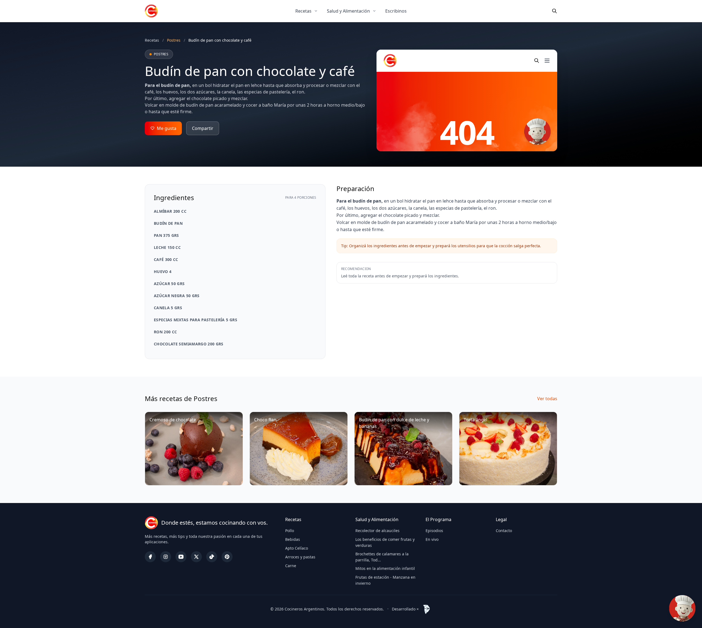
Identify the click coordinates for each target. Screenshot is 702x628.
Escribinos (396, 11)
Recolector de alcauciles (377, 530)
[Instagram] (165, 556)
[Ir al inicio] (151, 11)
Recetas (303, 11)
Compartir (202, 128)
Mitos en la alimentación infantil (385, 568)
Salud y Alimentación (348, 11)
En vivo (432, 539)
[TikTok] (211, 556)
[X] (196, 556)
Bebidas (292, 539)
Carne (290, 565)
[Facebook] (150, 556)
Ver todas (547, 399)
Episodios (434, 530)
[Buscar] (554, 11)
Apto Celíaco (296, 548)
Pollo (289, 530)
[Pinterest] (227, 556)
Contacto (504, 530)
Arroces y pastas (300, 556)
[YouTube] (181, 556)
